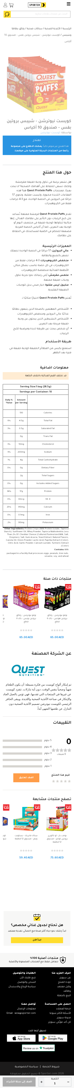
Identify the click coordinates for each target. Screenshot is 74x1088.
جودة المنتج (64, 982)
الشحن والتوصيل (26, 982)
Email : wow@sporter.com (21, 1013)
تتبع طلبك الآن (28, 978)
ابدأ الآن (37, 940)
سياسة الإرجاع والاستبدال (22, 986)
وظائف (67, 991)
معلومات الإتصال (26, 1009)
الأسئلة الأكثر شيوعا (60, 1013)
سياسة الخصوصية (26, 1067)
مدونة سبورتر (64, 1017)
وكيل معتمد (64, 986)
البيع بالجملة (64, 995)
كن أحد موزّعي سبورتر (59, 1022)
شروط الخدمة (50, 1067)
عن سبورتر (65, 978)
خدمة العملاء (63, 1009)
